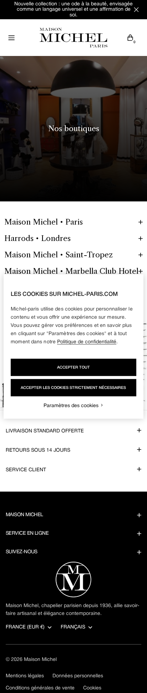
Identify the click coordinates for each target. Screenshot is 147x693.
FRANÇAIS (73, 627)
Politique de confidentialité (86, 342)
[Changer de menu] (11, 38)
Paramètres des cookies (71, 406)
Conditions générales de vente (40, 688)
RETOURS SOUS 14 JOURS (38, 450)
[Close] (136, 9)
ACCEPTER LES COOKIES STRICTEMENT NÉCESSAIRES (73, 388)
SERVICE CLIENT (26, 470)
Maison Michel (40, 659)
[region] (73, 346)
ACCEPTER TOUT (73, 367)
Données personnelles (77, 676)
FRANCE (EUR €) (25, 627)
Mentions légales (25, 676)
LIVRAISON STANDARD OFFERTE (45, 431)
